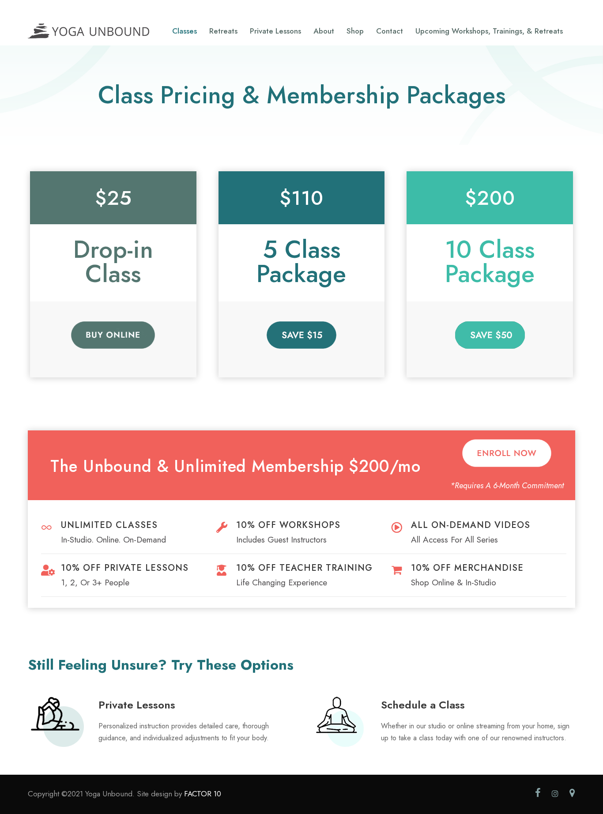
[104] (506, 452)
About (323, 31)
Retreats (223, 31)
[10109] (301, 334)
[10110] (490, 334)
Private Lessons (275, 31)
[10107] (113, 334)
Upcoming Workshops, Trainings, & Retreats (489, 31)
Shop (355, 31)
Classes (184, 31)
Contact (389, 31)
